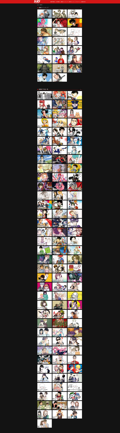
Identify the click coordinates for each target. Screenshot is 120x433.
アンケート (78, 1)
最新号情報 (52, 1)
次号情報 (57, 1)
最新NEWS (83, 1)
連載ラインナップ (64, 1)
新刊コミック (71, 1)
